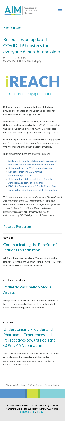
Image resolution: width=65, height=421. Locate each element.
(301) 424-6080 (27, 412)
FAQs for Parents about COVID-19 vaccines (32, 186)
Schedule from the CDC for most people (30, 168)
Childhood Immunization (15, 280)
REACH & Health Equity (30, 61)
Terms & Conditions (31, 384)
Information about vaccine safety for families (32, 189)
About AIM (12, 384)
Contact (41, 412)
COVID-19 (12, 61)
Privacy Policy (52, 384)
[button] (60, 10)
